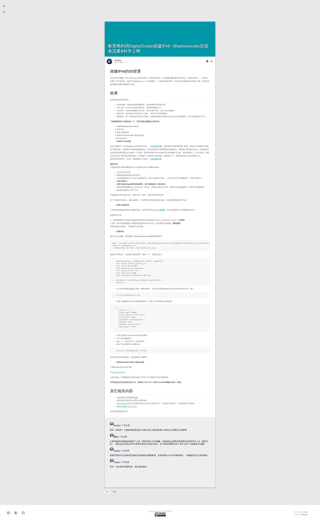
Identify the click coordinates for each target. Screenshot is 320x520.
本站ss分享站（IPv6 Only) (127, 406)
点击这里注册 (156, 146)
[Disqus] (160, 452)
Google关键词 (159, 210)
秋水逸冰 (130, 289)
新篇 (111, 491)
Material (304, 515)
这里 (182, 187)
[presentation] (108, 492)
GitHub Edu (121, 403)
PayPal (128, 152)
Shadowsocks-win (118, 372)
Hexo (306, 512)
